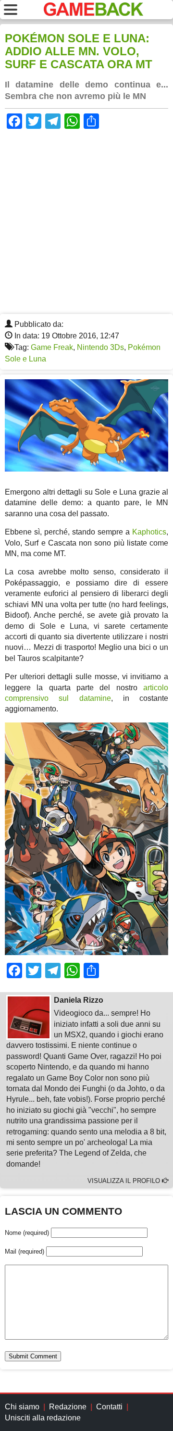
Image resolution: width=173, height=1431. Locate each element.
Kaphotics (149, 532)
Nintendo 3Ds (100, 347)
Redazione (67, 1407)
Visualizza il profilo (124, 1180)
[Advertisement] (86, 222)
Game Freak (52, 347)
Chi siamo (22, 1407)
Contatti (109, 1407)
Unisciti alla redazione (43, 1418)
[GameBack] (93, 13)
